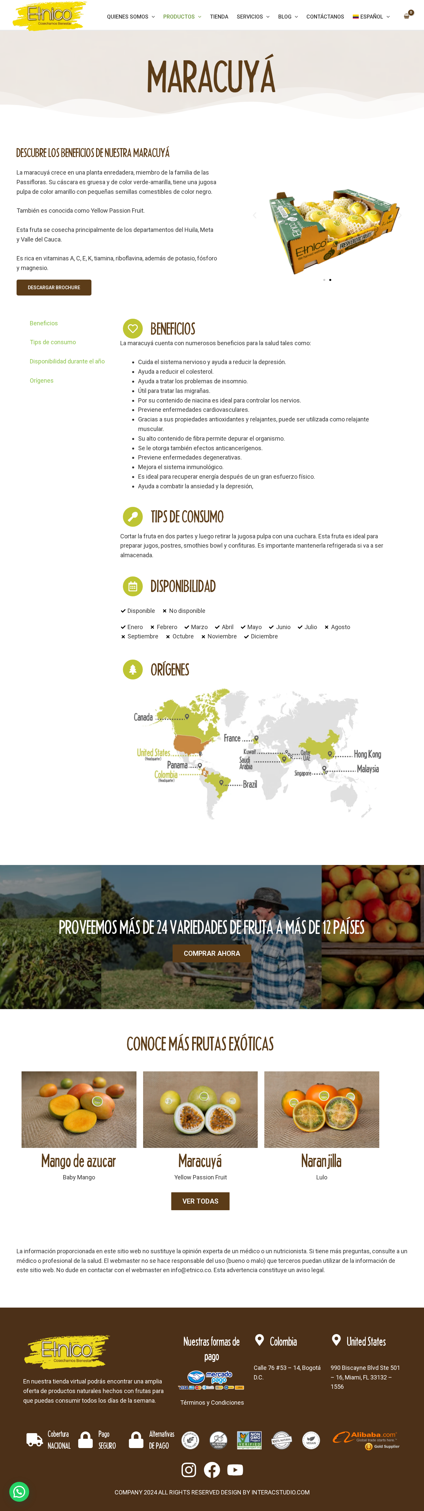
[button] (254, 215)
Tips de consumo (53, 342)
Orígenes (42, 380)
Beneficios (44, 323)
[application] (151, 17)
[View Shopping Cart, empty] (406, 17)
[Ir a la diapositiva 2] (330, 280)
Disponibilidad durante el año (67, 361)
